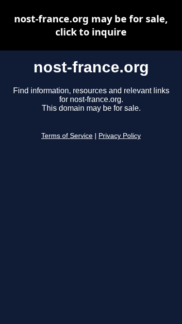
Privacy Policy (120, 135)
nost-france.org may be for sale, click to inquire (91, 25)
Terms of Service (67, 135)
